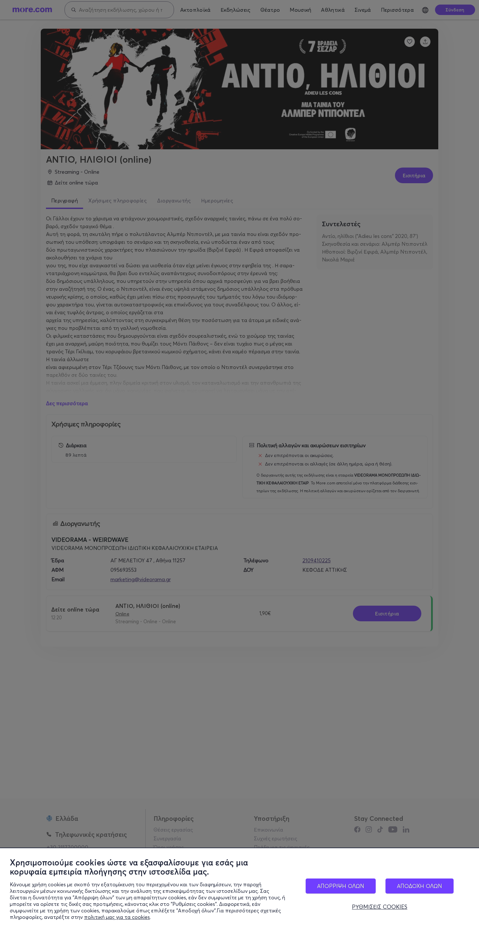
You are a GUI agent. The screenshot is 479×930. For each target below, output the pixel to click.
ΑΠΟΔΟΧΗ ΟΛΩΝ (419, 885)
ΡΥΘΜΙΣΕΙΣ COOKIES (379, 907)
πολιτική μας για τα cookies (117, 917)
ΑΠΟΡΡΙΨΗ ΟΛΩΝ (340, 885)
